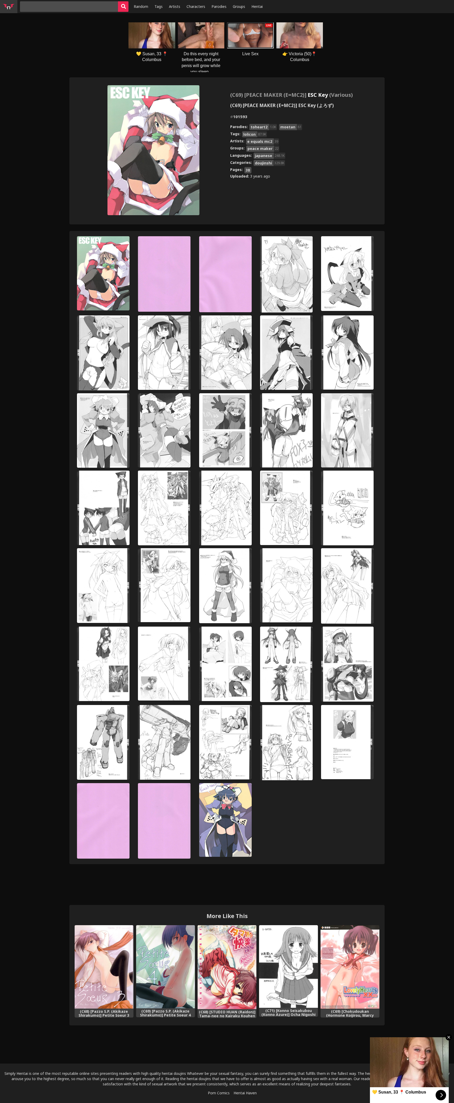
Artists (174, 6)
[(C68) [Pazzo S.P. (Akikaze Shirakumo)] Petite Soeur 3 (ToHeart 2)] (104, 967)
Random (141, 6)
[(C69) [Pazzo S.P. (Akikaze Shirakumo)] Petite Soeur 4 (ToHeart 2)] (165, 966)
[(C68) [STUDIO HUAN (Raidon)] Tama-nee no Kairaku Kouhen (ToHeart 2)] (227, 967)
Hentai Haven (245, 1092)
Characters (196, 6)
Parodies (218, 6)
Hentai (257, 6)
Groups (239, 6)
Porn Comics (219, 1092)
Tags (158, 6)
